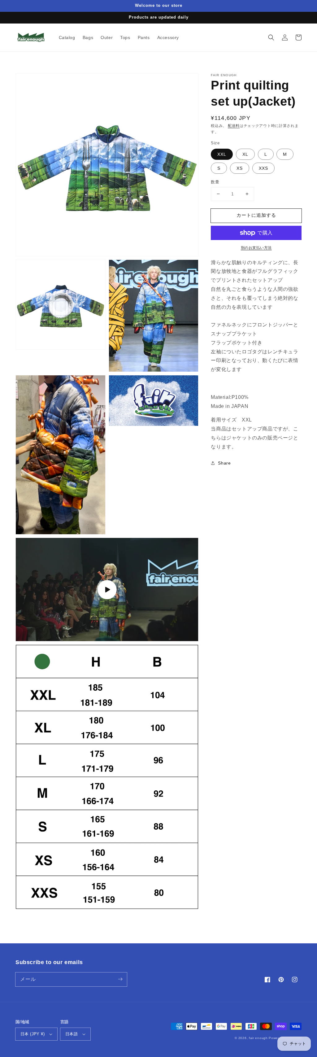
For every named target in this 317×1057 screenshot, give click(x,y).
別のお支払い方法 (256, 248)
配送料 (234, 126)
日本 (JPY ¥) (32, 1034)
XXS (263, 168)
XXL (221, 154)
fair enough (258, 1038)
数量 (215, 182)
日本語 (71, 1034)
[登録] (120, 979)
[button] (271, 37)
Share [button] (224, 463)
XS (240, 168)
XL (245, 154)
